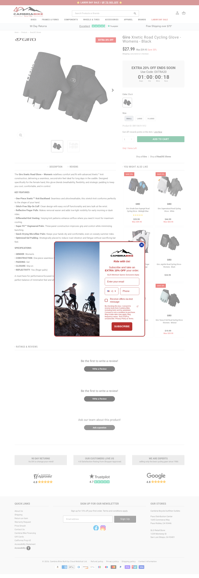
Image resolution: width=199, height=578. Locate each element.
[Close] (141, 244)
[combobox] (111, 291)
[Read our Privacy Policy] (137, 306)
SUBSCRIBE (122, 326)
